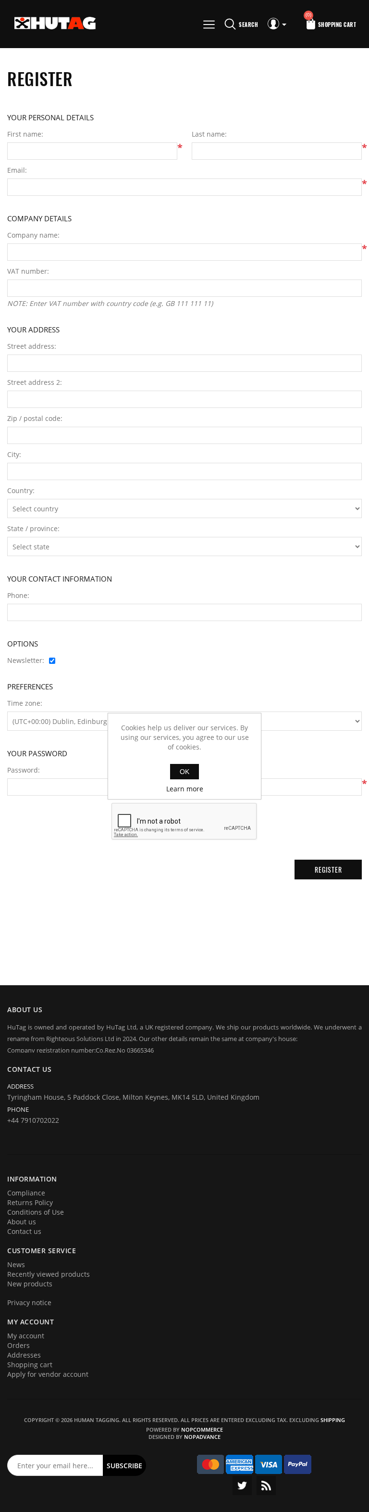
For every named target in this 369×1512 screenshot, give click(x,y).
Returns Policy (30, 1202)
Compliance (26, 1192)
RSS (266, 1485)
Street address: (31, 346)
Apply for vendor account (47, 1374)
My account (25, 1335)
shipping (332, 1419)
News (16, 1264)
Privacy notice (29, 1302)
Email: (17, 170)
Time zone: (24, 703)
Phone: (18, 595)
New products (29, 1283)
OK (184, 771)
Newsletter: (25, 660)
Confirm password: (222, 770)
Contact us (24, 1231)
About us (21, 1221)
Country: (21, 490)
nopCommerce (202, 1429)
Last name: (209, 134)
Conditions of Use (35, 1212)
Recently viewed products (48, 1274)
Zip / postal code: (34, 418)
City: (14, 454)
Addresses (24, 1355)
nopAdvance (202, 1436)
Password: (23, 770)
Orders (18, 1345)
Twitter (242, 1485)
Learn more (184, 788)
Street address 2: (34, 382)
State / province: (33, 528)
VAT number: (28, 271)
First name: (25, 134)
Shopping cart (29, 1364)
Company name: (33, 235)
